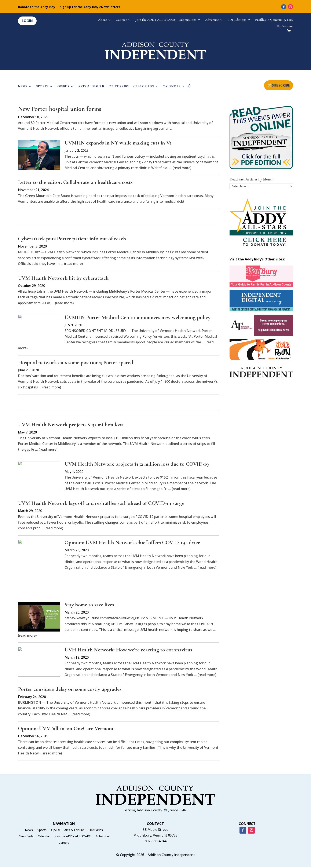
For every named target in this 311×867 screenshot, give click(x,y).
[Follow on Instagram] (290, 6)
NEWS (22, 86)
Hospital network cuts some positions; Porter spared (75, 362)
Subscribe (102, 836)
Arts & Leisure (74, 830)
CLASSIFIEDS (143, 86)
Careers (64, 843)
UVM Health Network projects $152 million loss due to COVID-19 (137, 464)
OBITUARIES (119, 86)
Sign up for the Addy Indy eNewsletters (90, 7)
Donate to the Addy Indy (36, 7)
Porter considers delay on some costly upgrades (69, 689)
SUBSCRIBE (281, 85)
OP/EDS (63, 86)
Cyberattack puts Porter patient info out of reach (72, 238)
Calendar (44, 836)
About (102, 20)
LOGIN (27, 20)
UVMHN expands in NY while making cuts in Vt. (118, 142)
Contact (121, 20)
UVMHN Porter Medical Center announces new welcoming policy (137, 317)
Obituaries (96, 830)
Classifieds (26, 836)
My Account (285, 26)
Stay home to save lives (89, 604)
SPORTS (42, 86)
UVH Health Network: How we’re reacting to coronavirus (128, 649)
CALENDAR (172, 86)
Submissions (187, 20)
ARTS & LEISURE (91, 86)
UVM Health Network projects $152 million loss (70, 424)
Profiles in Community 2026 (274, 20)
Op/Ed (55, 830)
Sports (42, 830)
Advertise (212, 20)
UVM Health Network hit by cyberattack (63, 278)
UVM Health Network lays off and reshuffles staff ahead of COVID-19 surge (101, 503)
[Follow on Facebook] (283, 6)
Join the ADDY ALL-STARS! (155, 20)
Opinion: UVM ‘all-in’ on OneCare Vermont (66, 728)
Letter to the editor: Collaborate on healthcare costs (75, 182)
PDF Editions (237, 20)
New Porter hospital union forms (59, 109)
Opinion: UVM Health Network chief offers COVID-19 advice (132, 542)
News (29, 830)
